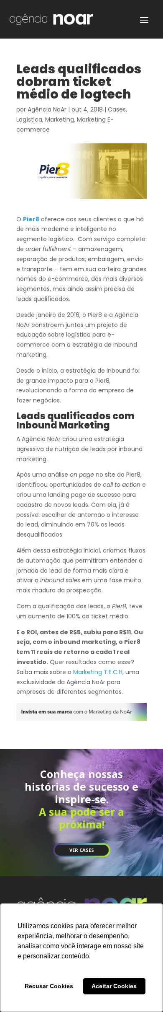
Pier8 (31, 219)
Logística (29, 119)
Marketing (59, 119)
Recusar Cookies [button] (49, 986)
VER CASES (81, 850)
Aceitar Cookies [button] (114, 986)
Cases (117, 109)
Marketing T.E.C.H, (98, 672)
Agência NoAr (47, 109)
